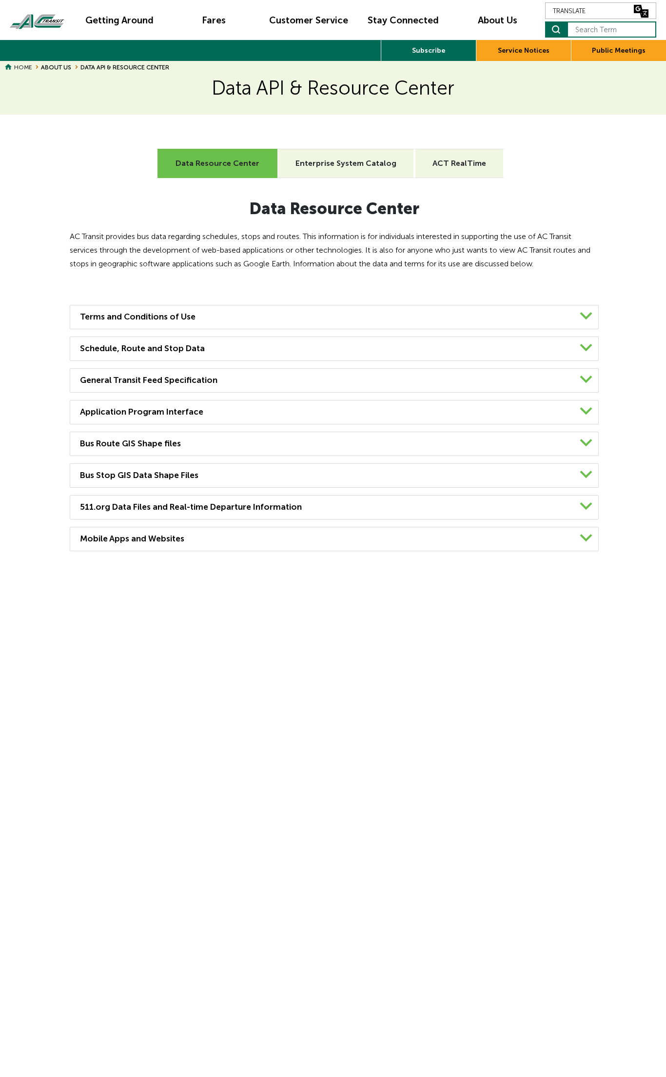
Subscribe (428, 50)
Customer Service (308, 20)
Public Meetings (619, 50)
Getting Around (119, 20)
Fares (214, 20)
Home (23, 67)
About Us (497, 20)
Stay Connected (403, 20)
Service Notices (523, 50)
